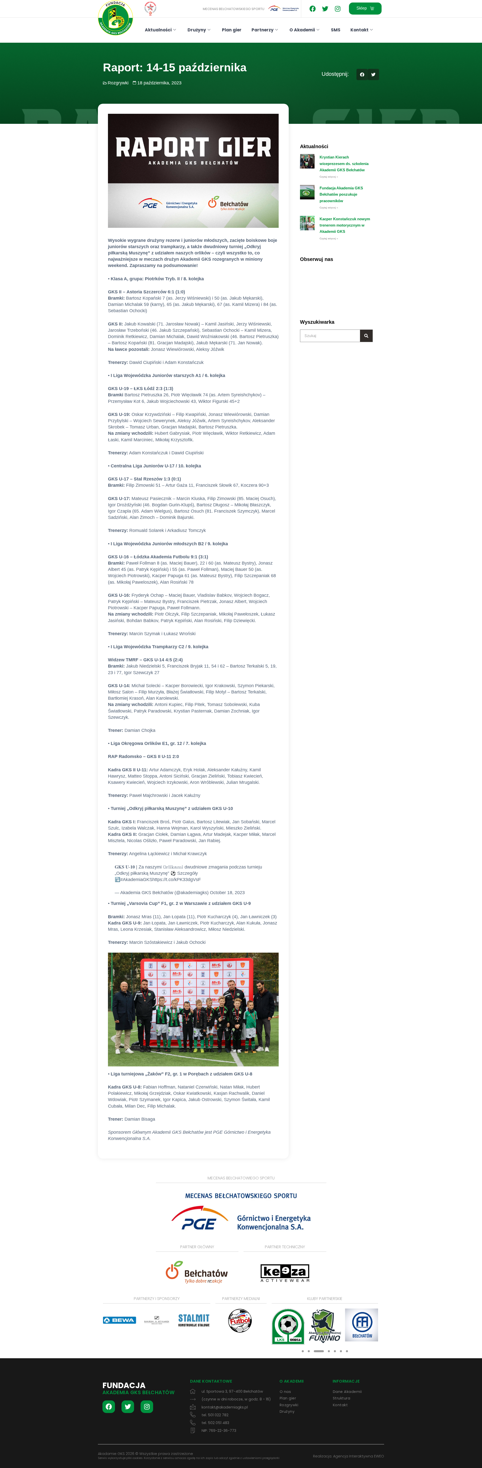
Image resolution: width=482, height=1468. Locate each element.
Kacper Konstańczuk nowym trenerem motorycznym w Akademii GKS (345, 225)
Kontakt (359, 30)
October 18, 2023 (227, 892)
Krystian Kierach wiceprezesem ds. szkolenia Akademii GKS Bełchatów (344, 163)
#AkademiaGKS (136, 879)
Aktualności (158, 30)
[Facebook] (312, 8)
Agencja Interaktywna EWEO (358, 1456)
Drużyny (197, 30)
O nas (285, 1391)
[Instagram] (337, 8)
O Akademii (302, 30)
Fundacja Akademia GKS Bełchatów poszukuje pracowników (341, 194)
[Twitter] (325, 8)
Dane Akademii (347, 1391)
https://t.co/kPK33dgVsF (176, 879)
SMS (335, 30)
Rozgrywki (118, 82)
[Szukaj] (366, 336)
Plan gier (232, 30)
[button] (362, 74)
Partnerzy (263, 30)
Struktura (341, 1398)
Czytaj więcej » (329, 176)
